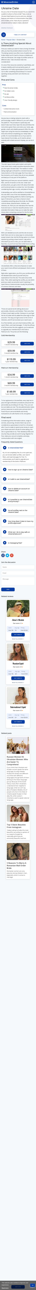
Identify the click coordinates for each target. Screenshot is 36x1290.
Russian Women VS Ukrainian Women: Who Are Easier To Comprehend (17, 760)
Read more (5, 1288)
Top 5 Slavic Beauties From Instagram (16, 825)
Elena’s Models (18, 620)
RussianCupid (18, 663)
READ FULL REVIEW (17, 639)
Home (3, 40)
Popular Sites (11, 40)
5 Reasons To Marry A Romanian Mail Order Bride (16, 865)
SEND (8, 589)
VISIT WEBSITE (18, 634)
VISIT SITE (27, 343)
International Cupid (18, 707)
